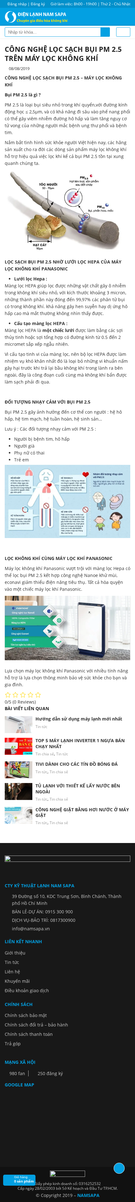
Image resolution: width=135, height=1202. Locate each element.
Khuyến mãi (17, 981)
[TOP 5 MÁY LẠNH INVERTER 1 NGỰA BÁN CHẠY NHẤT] (18, 746)
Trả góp (13, 1044)
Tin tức (41, 726)
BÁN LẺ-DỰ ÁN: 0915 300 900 (42, 912)
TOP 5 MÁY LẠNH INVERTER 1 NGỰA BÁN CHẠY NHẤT (80, 743)
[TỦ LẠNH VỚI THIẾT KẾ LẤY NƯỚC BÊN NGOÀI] (18, 791)
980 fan (16, 1073)
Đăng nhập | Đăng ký (26, 4)
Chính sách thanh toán (29, 1034)
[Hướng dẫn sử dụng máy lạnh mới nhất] (18, 724)
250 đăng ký (49, 1073)
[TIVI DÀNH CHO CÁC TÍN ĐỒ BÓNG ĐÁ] (18, 769)
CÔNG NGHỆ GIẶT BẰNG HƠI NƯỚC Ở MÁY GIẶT (82, 812)
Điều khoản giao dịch (27, 990)
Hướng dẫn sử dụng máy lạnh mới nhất (78, 719)
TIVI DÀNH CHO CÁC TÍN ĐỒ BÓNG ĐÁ (76, 764)
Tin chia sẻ (44, 754)
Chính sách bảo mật (26, 1015)
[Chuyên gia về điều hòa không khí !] (38, 17)
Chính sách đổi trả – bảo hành (36, 1025)
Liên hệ (12, 972)
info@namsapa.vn (31, 929)
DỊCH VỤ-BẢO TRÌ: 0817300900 (43, 920)
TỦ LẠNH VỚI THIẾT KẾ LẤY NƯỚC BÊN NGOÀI (77, 788)
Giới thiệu (15, 953)
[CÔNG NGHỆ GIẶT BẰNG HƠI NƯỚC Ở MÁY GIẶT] (18, 815)
